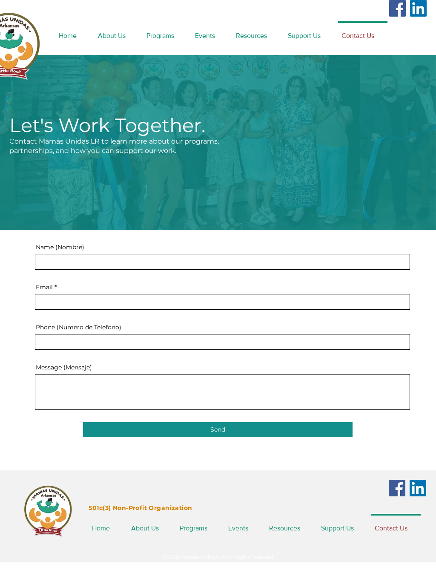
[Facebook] (397, 8)
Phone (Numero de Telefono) (78, 327)
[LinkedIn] (418, 8)
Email (44, 287)
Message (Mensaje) (64, 367)
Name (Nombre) (60, 247)
